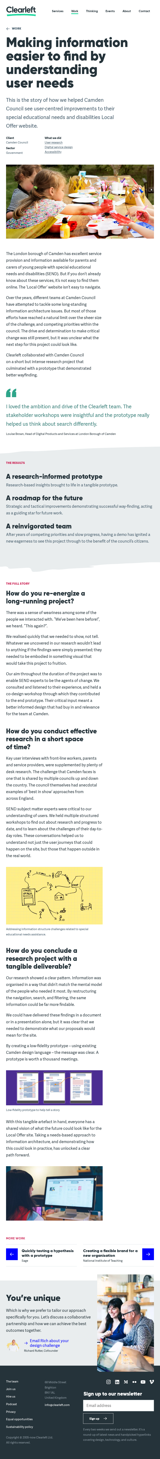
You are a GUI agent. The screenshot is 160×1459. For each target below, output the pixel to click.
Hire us (10, 1396)
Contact (144, 11)
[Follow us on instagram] (108, 1382)
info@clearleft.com (57, 1405)
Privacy (11, 1411)
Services (57, 11)
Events (110, 11)
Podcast (11, 1404)
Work (74, 11)
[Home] (21, 11)
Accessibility (53, 152)
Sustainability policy (19, 1427)
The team (12, 1381)
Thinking (92, 11)
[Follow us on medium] (126, 1382)
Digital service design (59, 147)
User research (54, 142)
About (127, 11)
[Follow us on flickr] (134, 1382)
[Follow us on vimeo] (151, 1382)
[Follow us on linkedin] (117, 1382)
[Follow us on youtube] (143, 1382)
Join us (10, 1389)
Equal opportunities (19, 1419)
